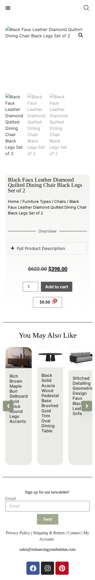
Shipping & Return (49, 533)
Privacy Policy (18, 533)
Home (13, 201)
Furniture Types (36, 201)
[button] (81, 35)
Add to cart (56, 286)
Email (10, 499)
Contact (74, 533)
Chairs (60, 201)
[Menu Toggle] (8, 8)
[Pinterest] (62, 568)
